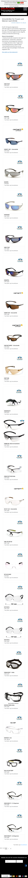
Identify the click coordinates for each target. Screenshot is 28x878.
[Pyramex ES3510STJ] (14, 626)
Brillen (24, 22)
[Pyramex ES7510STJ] (14, 594)
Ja (18, 2)
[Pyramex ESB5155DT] (14, 70)
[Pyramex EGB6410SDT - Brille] (14, 659)
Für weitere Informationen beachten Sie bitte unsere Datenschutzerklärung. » (14, 5)
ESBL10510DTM (8, 541)
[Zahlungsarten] (10, 876)
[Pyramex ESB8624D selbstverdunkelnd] (14, 430)
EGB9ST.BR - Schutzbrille (10, 312)
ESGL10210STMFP (8, 770)
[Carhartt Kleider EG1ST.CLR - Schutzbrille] (14, 496)
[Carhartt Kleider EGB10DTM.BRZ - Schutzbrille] (14, 332)
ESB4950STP (7, 411)
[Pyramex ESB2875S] (14, 267)
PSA (21, 22)
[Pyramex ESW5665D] (14, 201)
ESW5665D (7, 214)
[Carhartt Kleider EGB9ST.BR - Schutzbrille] (14, 299)
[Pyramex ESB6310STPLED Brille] (14, 463)
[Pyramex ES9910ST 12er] (14, 724)
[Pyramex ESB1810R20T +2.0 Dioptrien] (14, 822)
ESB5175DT (7, 247)
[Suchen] (1, 14)
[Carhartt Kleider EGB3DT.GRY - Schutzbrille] (14, 136)
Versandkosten (15, 87)
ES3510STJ (6, 639)
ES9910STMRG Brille (9, 705)
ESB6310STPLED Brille (9, 476)
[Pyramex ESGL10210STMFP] (14, 757)
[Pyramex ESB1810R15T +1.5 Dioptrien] (14, 790)
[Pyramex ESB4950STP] (14, 397)
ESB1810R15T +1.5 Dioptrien (11, 803)
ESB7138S (6, 378)
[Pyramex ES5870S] (14, 169)
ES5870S (6, 182)
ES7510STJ (6, 607)
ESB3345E (6, 116)
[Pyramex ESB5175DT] (14, 234)
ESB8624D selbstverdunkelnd (11, 443)
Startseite (13, 22)
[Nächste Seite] (11, 849)
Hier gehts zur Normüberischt (9, 52)
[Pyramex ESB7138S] (14, 365)
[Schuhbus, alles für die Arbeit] (8, 9)
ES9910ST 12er (8, 738)
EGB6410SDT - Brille (9, 672)
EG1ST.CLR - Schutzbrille (10, 509)
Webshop (18, 22)
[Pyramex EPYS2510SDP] (14, 561)
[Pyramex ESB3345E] (14, 103)
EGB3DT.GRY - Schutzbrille (11, 149)
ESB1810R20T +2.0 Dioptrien (11, 836)
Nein (22, 2)
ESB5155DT (7, 84)
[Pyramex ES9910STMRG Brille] (14, 692)
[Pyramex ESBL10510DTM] (14, 528)
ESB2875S (6, 280)
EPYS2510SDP (7, 574)
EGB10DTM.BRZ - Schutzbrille (11, 345)
